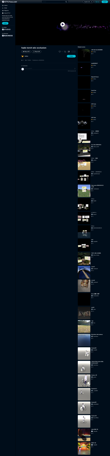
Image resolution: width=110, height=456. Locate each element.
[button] (59, 51)
